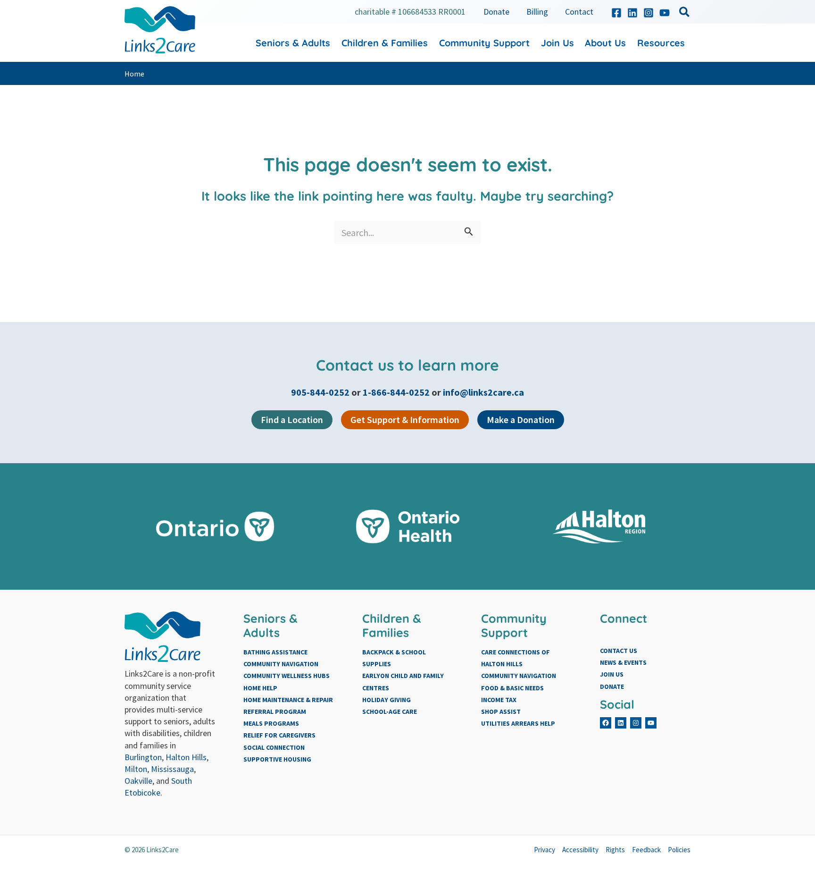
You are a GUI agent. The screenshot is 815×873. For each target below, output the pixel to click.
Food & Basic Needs (512, 688)
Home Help (260, 688)
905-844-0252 (321, 392)
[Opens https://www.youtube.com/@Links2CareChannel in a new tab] (664, 13)
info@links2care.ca (483, 392)
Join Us (612, 674)
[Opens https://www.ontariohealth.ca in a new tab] (407, 526)
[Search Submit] (469, 232)
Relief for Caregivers (279, 735)
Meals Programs (271, 723)
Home (134, 73)
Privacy (544, 849)
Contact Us (618, 650)
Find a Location (292, 419)
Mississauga (172, 768)
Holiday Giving (386, 699)
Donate (612, 686)
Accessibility (580, 849)
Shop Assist (501, 711)
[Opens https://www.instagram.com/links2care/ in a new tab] (648, 13)
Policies (679, 849)
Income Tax (498, 699)
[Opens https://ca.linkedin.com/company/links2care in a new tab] (632, 13)
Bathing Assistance (275, 652)
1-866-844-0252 (396, 392)
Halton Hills (186, 757)
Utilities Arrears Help (518, 723)
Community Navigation (280, 664)
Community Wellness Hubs (286, 675)
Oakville (138, 780)
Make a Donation (521, 419)
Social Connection (274, 747)
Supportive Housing (277, 759)
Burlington (143, 757)
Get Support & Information (404, 419)
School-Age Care (389, 711)
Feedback (646, 849)
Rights (615, 849)
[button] (684, 13)
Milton (136, 768)
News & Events (623, 662)
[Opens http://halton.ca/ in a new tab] (600, 526)
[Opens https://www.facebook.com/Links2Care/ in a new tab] (616, 13)
